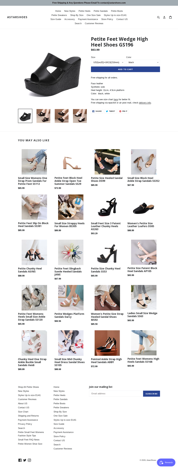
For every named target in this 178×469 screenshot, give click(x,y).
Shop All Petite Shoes (28, 387)
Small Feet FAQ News (28, 439)
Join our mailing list (100, 386)
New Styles (69, 11)
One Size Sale (94, 15)
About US (22, 403)
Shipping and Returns (28, 416)
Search (78, 23)
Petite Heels (84, 11)
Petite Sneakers (59, 15)
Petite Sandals (101, 11)
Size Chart (23, 411)
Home (58, 11)
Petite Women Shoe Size (30, 444)
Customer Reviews (94, 23)
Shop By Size (76, 15)
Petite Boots (117, 11)
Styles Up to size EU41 (115, 15)
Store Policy (107, 19)
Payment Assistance (88, 19)
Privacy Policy (25, 424)
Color (128, 57)
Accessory (69, 19)
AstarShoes (17, 17)
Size (93, 57)
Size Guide (55, 19)
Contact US (122, 19)
